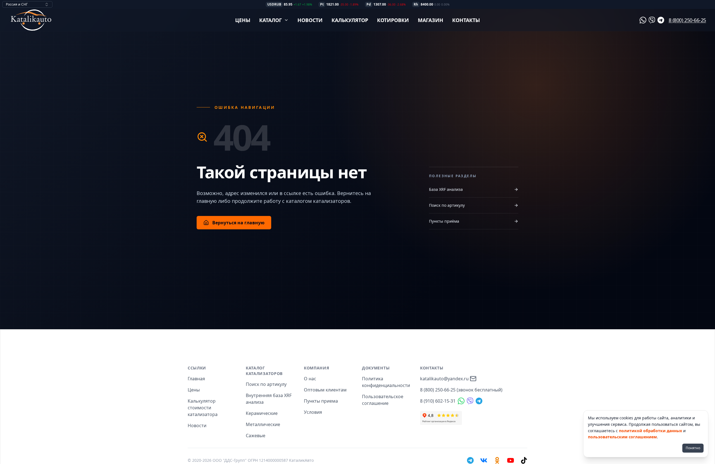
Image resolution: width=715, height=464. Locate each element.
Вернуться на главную (238, 223)
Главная (196, 379)
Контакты (466, 20)
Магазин (430, 20)
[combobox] (27, 4)
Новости (310, 20)
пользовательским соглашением (622, 436)
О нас (310, 379)
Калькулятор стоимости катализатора (203, 407)
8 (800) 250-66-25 (687, 20)
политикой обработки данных (650, 430)
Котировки (393, 20)
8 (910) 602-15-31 (438, 401)
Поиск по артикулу (447, 205)
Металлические (263, 424)
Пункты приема (321, 401)
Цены (242, 20)
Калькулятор (350, 20)
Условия (313, 412)
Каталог (270, 20)
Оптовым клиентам (325, 390)
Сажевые (255, 435)
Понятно (693, 448)
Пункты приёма (444, 221)
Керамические (262, 413)
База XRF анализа (446, 189)
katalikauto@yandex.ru (444, 379)
